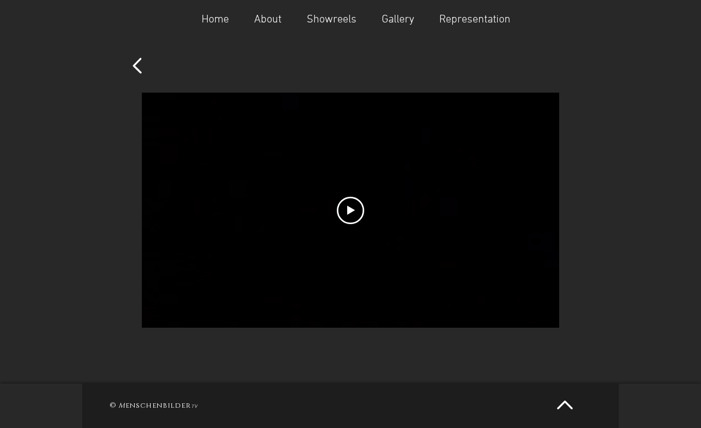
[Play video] (350, 210)
